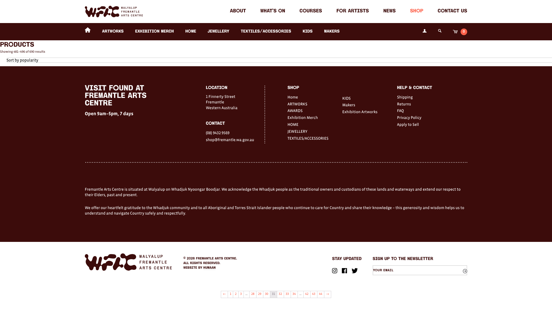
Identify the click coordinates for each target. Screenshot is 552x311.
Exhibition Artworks (360, 111)
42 (306, 294)
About (238, 11)
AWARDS (295, 110)
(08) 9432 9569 (217, 132)
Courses (311, 11)
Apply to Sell (408, 124)
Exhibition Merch (154, 31)
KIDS (308, 31)
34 (294, 294)
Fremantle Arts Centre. (216, 258)
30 (267, 294)
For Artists (352, 11)
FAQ (400, 110)
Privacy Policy (409, 117)
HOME (190, 31)
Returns (404, 104)
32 (280, 294)
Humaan (209, 268)
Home (293, 97)
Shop (416, 11)
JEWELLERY (218, 31)
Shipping (405, 97)
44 (320, 294)
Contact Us (452, 11)
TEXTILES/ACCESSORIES (266, 31)
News (389, 11)
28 (253, 294)
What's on (272, 11)
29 (260, 294)
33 (287, 294)
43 (313, 294)
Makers (332, 31)
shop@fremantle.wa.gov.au (230, 139)
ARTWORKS (113, 31)
